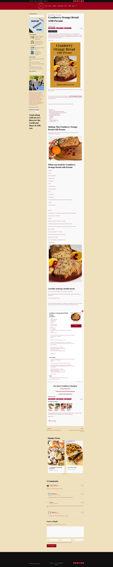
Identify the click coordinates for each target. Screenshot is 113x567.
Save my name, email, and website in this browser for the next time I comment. (60, 542)
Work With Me (40, 1)
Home (46, 5)
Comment (49, 525)
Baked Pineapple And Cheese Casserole (54, 429)
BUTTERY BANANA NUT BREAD (75, 96)
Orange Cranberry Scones (65, 388)
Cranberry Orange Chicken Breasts (65, 394)
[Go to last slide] (49, 457)
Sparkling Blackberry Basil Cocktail (35, 67)
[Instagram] (76, 1)
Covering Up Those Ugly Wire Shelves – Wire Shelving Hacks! (39, 38)
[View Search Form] (76, 6)
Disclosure (45, 1)
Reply (82, 485)
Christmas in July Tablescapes (34, 62)
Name (48, 539)
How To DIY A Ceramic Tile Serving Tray (36, 68)
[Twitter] (79, 1)
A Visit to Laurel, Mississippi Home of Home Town (38, 53)
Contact (35, 1)
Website (74, 539)
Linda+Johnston (53, 485)
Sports (69, 5)
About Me (31, 1)
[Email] (83, 1)
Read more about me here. (33, 107)
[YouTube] (81, 1)
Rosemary (50, 23)
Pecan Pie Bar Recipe (72, 467)
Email (61, 539)
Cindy (51, 502)
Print (76, 325)
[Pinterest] (77, 1)
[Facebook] (74, 1)
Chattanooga (60, 5)
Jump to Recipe (53, 31)
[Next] (81, 457)
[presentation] (56, 453)
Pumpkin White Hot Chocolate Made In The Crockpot (76, 430)
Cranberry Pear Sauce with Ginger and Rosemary (65, 391)
